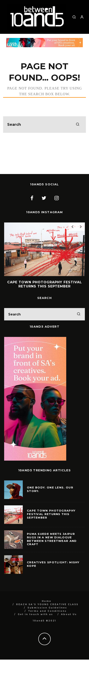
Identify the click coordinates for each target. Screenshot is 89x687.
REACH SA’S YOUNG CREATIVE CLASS (47, 604)
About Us (69, 614)
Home (46, 601)
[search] (77, 124)
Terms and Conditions (47, 611)
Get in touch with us (35, 614)
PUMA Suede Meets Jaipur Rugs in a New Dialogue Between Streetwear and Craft (52, 539)
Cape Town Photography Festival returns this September (51, 514)
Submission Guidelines (47, 607)
